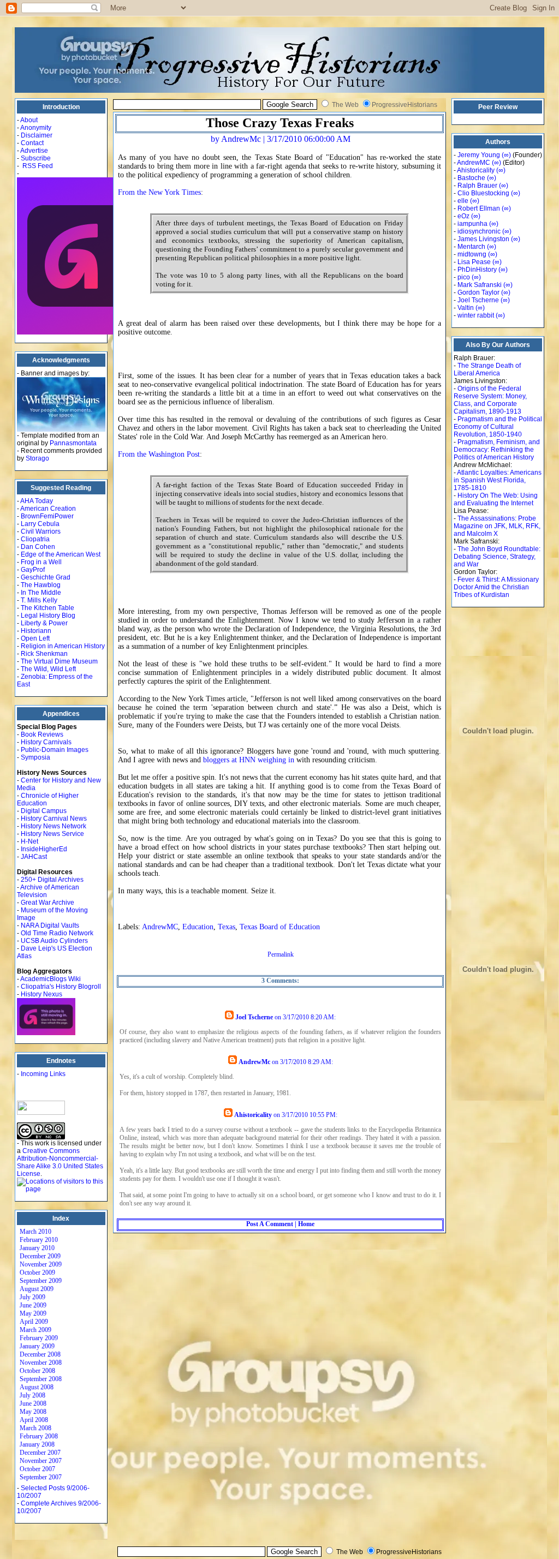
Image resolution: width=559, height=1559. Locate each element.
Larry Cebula (40, 524)
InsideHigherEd (44, 849)
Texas (226, 927)
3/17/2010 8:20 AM (308, 1017)
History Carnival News (54, 818)
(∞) (506, 155)
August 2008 (36, 1387)
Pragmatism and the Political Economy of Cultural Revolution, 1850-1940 (498, 426)
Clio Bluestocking (483, 193)
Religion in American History (63, 646)
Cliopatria (35, 539)
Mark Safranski (479, 285)
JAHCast (34, 857)
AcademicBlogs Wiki (50, 979)
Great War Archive (47, 902)
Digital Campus (44, 811)
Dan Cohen (38, 547)
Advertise (34, 150)
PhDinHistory (477, 269)
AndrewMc (254, 1062)
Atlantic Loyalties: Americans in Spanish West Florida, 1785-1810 (498, 480)
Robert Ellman (478, 208)
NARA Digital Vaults (50, 925)
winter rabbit (475, 315)
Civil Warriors (41, 531)
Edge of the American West (60, 554)
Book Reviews (42, 734)
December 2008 (40, 1354)
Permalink (280, 954)
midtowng (471, 254)
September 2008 (41, 1379)
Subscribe (36, 158)
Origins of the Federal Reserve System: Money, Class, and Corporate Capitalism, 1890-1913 (490, 400)
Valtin (465, 308)
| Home (303, 1224)
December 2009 (40, 1256)
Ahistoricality (253, 1115)
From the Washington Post (159, 454)
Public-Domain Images (54, 750)
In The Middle (41, 592)
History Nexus (41, 994)
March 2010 (35, 1231)
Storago (37, 458)
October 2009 (37, 1272)
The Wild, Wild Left (48, 669)
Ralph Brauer (477, 185)
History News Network (53, 826)
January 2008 (37, 1444)
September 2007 (41, 1477)
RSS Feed (37, 166)
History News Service (52, 834)
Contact (32, 143)
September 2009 (41, 1281)
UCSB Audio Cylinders (54, 941)
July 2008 (32, 1395)
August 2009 (36, 1289)
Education (197, 927)
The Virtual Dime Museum (59, 661)
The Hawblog (41, 585)
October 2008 (37, 1371)
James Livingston (483, 239)
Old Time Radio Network (57, 933)
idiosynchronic (479, 231)
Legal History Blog (48, 615)
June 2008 (33, 1403)
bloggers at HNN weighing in (248, 760)
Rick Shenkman (44, 654)
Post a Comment (269, 1224)
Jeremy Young (478, 155)
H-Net (29, 841)
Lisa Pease (474, 262)
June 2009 (33, 1305)
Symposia (35, 757)
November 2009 (41, 1264)
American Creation (48, 508)
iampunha (472, 224)
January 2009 (37, 1346)
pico (463, 277)
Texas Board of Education (280, 927)
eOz (463, 216)
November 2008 (41, 1362)
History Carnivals (46, 742)
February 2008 (39, 1436)
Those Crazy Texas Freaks (280, 123)
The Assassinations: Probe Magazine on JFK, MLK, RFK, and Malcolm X (497, 526)
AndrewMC (160, 927)
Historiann (36, 631)
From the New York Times (159, 192)
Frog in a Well (41, 562)
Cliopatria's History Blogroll (61, 986)
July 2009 (32, 1297)
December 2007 (40, 1452)
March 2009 (35, 1330)
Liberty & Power (44, 623)
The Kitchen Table (47, 608)
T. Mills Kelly (39, 600)
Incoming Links (43, 1074)
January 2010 (37, 1248)
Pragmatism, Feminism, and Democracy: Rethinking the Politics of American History (497, 449)
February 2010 (39, 1240)
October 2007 (37, 1469)
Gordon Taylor (478, 292)
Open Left (35, 638)
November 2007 (41, 1461)
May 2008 (33, 1411)
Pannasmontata (73, 443)
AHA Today (36, 501)
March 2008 (35, 1428)
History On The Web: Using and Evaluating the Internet (496, 499)
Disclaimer (36, 135)
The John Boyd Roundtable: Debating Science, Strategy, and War (497, 556)
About (29, 120)
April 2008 (34, 1420)
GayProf (33, 570)
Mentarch (471, 246)
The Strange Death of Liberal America (487, 369)
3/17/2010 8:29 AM (305, 1062)
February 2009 (39, 1338)
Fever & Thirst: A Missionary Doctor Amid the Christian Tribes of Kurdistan (496, 587)
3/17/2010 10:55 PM (309, 1115)
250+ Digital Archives (52, 879)
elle (462, 201)
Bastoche (471, 178)
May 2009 (33, 1313)
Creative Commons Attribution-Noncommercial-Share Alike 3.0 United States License (60, 1162)
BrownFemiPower (47, 516)
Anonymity (35, 128)
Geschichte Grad (45, 577)
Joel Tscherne (254, 1017)
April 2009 (34, 1321)
